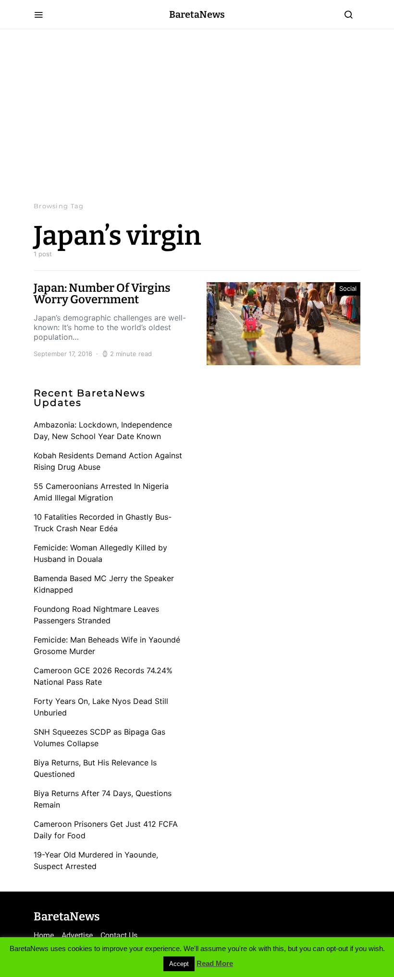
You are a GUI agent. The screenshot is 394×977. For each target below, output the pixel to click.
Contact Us (118, 935)
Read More (215, 963)
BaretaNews (197, 14)
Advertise (77, 935)
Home (44, 935)
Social (348, 288)
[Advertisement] (197, 115)
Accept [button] (179, 963)
